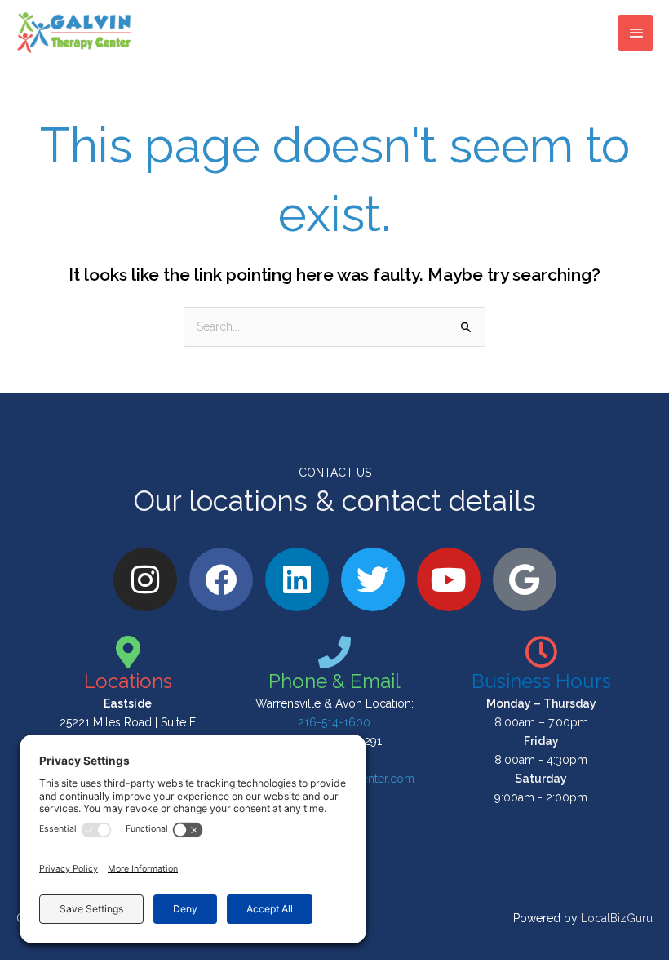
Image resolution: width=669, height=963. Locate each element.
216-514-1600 (334, 722)
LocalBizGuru (617, 918)
